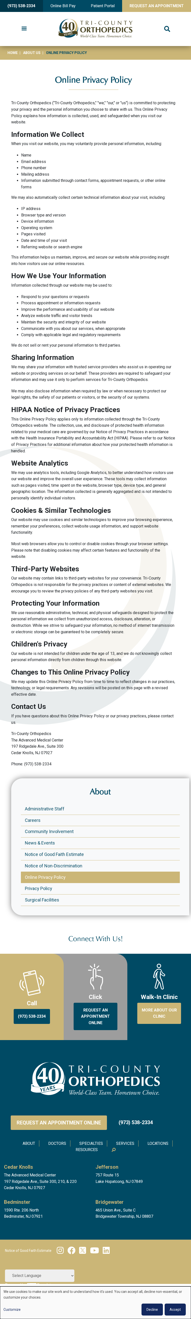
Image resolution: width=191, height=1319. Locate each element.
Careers (33, 820)
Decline (152, 1310)
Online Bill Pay (63, 5)
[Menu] (23, 29)
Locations (157, 1143)
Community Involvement (49, 831)
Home (12, 53)
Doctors (57, 1143)
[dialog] (95, 1302)
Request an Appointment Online (59, 1123)
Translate (45, 1285)
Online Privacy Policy (45, 877)
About (29, 1143)
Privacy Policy (38, 888)
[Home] (95, 29)
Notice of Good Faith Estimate (54, 854)
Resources (87, 1149)
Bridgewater (110, 1202)
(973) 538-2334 (21, 5)
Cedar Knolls (18, 1167)
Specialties (91, 1143)
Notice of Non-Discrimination (53, 865)
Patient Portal (103, 5)
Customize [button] (12, 1310)
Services (125, 1143)
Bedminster (17, 1202)
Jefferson (107, 1167)
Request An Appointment (157, 5)
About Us (32, 53)
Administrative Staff (44, 808)
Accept (175, 1310)
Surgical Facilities (42, 899)
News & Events (40, 842)
